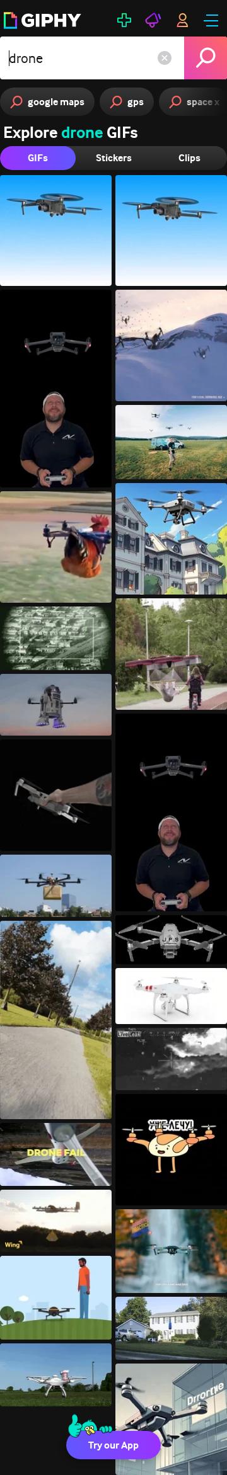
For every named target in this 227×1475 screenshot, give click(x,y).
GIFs (38, 158)
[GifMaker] (124, 20)
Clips (189, 158)
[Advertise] (153, 20)
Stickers (114, 158)
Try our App (113, 1445)
